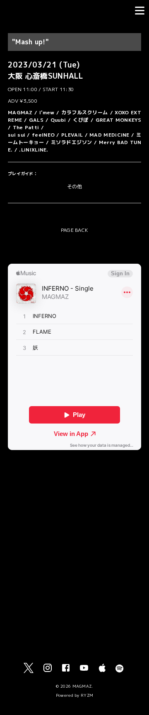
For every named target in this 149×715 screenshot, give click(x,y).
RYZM (87, 695)
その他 (74, 186)
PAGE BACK (75, 230)
